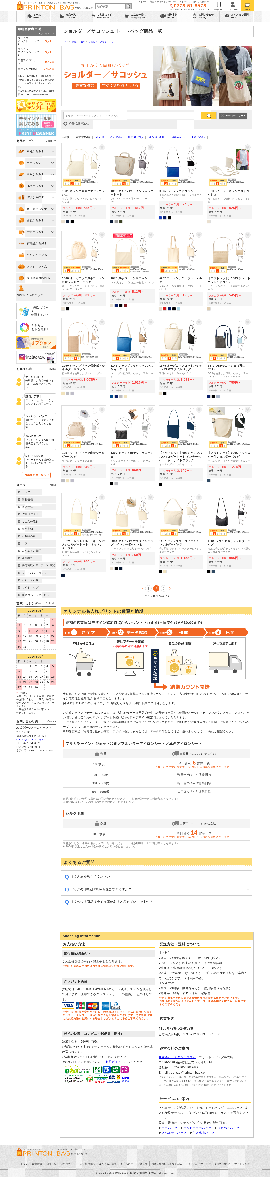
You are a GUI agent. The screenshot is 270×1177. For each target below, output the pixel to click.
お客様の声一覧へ (35, 475)
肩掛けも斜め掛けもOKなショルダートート (83, 535)
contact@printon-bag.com (31, 739)
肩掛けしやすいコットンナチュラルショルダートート (181, 271)
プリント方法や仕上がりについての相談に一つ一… (39, 404)
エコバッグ (169, 1128)
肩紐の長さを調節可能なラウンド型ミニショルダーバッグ (229, 535)
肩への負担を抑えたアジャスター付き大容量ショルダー (229, 445)
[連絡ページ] (219, 5)
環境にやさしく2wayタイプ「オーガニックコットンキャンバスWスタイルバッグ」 (181, 358)
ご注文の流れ (30, 521)
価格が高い (198, 137)
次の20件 (169, 588)
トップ (64, 42)
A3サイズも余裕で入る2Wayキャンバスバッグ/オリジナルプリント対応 (132, 535)
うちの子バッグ (228, 1128)
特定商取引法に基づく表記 (38, 565)
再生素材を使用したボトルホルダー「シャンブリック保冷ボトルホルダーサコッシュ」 (83, 358)
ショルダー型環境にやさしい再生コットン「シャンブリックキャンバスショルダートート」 (132, 358)
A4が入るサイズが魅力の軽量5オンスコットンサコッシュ (132, 271)
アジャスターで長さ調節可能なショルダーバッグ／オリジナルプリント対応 (181, 535)
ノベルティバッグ (174, 1132)
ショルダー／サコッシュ (101, 42)
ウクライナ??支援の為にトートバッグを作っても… (39, 463)
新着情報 (27, 499)
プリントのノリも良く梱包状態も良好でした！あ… (39, 443)
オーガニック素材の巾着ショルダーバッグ (83, 271)
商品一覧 (27, 506)
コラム (26, 543)
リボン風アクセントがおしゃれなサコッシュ (83, 183)
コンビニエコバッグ (197, 1128)
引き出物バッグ (203, 1132)
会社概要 (27, 558)
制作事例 (27, 528)
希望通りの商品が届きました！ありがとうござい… (39, 384)
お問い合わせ (30, 580)
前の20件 (142, 588)
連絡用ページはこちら (35, 594)
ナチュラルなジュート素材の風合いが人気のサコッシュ (229, 271)
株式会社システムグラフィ (177, 1057)
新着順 (100, 137)
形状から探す (78, 42)
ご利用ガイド (111, 1061)
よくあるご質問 (31, 550)
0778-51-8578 (190, 5)
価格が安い (177, 137)
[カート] (247, 5)
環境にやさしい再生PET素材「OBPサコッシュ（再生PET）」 (229, 358)
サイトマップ (30, 587)
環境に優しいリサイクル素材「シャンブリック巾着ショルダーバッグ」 (83, 445)
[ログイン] (233, 5)
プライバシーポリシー (35, 572)
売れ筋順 (116, 137)
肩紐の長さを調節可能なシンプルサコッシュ (181, 183)
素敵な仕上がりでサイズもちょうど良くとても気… (39, 423)
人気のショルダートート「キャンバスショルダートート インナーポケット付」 (181, 445)
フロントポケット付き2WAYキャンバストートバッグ (132, 183)
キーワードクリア (236, 115)
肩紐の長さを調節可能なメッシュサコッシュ (132, 445)
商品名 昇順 (135, 137)
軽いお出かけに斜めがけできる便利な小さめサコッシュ (229, 183)
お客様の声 (29, 536)
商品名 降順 (156, 137)
